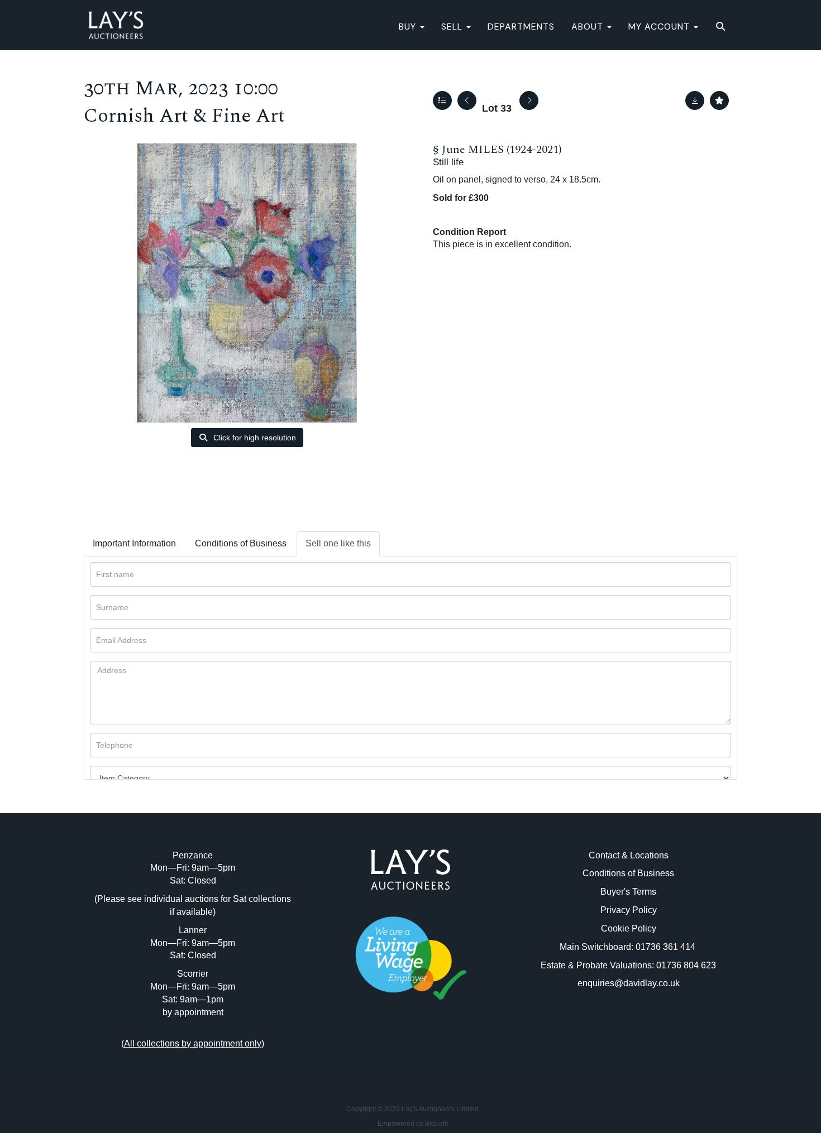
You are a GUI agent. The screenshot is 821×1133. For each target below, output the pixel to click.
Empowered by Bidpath (413, 1123)
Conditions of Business (241, 543)
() (192, 1043)
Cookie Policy (628, 928)
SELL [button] (453, 26)
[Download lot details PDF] (694, 100)
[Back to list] (442, 100)
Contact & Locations (629, 855)
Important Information (134, 543)
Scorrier (192, 973)
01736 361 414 (667, 947)
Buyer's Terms (628, 891)
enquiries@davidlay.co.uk (628, 983)
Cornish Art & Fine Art (184, 116)
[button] (722, 27)
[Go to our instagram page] (434, 1049)
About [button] (588, 26)
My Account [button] (660, 26)
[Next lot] (528, 100)
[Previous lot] (466, 100)
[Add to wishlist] (719, 100)
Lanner (193, 930)
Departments (521, 26)
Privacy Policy (628, 910)
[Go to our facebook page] (387, 1049)
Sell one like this (338, 543)
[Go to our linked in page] (410, 1049)
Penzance (193, 855)
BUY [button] (409, 26)
